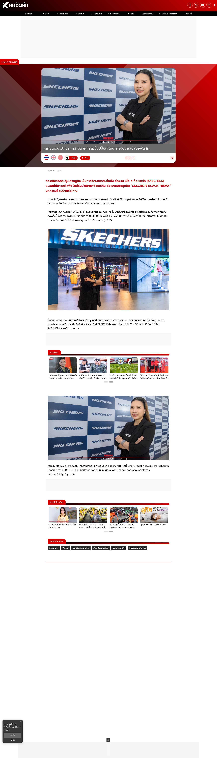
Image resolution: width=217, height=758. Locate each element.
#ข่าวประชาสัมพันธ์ (137, 548)
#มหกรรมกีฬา (119, 548)
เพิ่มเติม (7, 730)
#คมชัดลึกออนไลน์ (81, 548)
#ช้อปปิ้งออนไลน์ (100, 548)
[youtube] (202, 5)
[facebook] (190, 5)
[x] (196, 5)
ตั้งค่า (13, 740)
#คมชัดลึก (53, 548)
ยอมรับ (12, 735)
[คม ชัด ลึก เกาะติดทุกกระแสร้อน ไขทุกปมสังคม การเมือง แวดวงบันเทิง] (108, 5)
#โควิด (65, 548)
